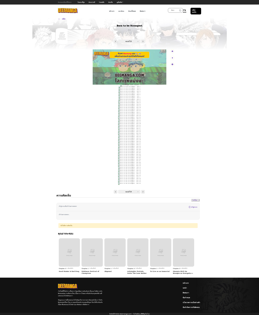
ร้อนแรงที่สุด (81, 2)
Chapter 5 (176, 268)
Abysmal (108, 271)
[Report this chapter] (172, 64)
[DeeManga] (68, 11)
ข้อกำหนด (186, 297)
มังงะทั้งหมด (132, 11)
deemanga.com (126, 314)
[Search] (180, 10)
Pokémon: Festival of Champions (90, 272)
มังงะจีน (110, 2)
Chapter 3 (62, 268)
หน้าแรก (111, 11)
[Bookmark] (172, 51)
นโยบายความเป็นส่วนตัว (191, 302)
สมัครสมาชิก (194, 11)
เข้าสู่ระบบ (184, 11)
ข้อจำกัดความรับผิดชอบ (191, 307)
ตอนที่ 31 (128, 41)
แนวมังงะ (121, 11)
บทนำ (185, 288)
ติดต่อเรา (142, 11)
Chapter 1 (85, 268)
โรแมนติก (101, 2)
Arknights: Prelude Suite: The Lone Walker (137, 272)
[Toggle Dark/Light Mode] (172, 58)
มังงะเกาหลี (92, 2)
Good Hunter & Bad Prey (69, 271)
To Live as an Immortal (160, 271)
